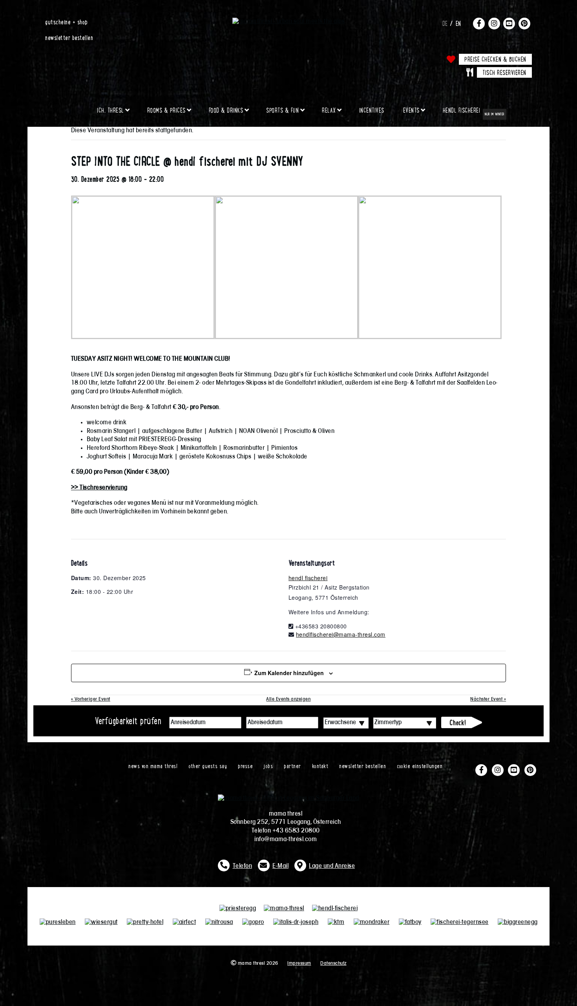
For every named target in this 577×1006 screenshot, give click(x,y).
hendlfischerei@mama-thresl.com (340, 634)
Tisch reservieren (504, 72)
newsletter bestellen (69, 37)
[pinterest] (524, 23)
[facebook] (479, 23)
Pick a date (235, 722)
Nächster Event (488, 699)
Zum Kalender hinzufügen (289, 673)
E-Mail (280, 866)
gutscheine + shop (66, 21)
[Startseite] (288, 21)
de (445, 23)
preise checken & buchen (495, 59)
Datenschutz (333, 963)
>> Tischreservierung (99, 487)
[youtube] (509, 23)
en (458, 23)
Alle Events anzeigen (288, 699)
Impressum (299, 963)
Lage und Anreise (332, 866)
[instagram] (494, 23)
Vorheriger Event (90, 699)
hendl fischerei (308, 578)
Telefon (242, 866)
